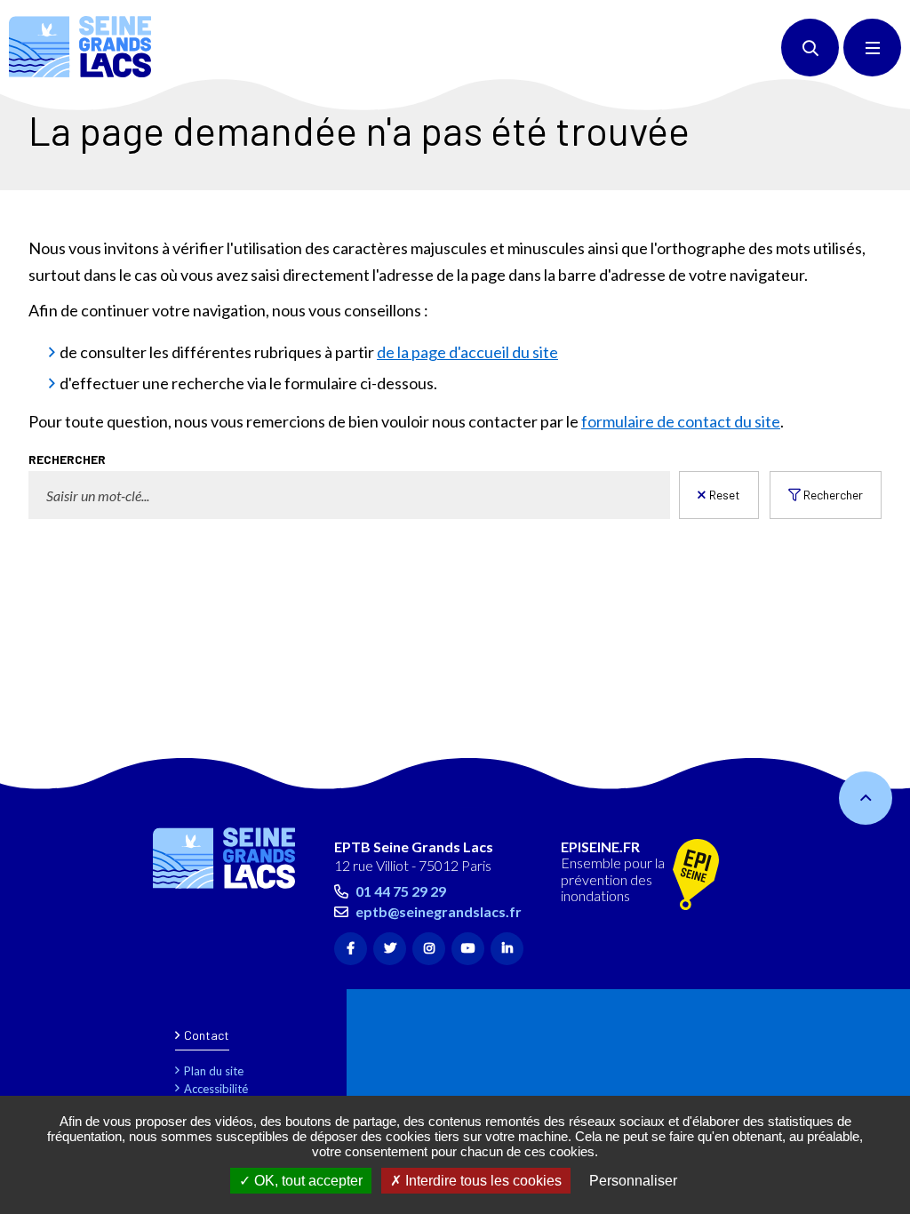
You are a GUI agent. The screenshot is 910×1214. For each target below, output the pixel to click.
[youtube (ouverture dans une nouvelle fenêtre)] (467, 948)
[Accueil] (80, 46)
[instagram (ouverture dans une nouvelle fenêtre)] (428, 948)
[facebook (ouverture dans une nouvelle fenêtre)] (350, 948)
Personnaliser (633, 1180)
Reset (724, 494)
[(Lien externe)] (696, 876)
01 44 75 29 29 (400, 891)
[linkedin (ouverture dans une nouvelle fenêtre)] (507, 948)
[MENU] (872, 47)
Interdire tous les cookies (482, 1180)
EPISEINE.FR (600, 847)
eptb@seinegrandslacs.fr (438, 911)
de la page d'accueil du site (467, 352)
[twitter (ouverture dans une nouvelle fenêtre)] (389, 948)
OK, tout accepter (307, 1180)
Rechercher (67, 459)
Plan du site (213, 1071)
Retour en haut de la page (865, 798)
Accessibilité (216, 1089)
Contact (206, 1034)
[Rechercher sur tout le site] (810, 47)
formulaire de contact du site (680, 421)
